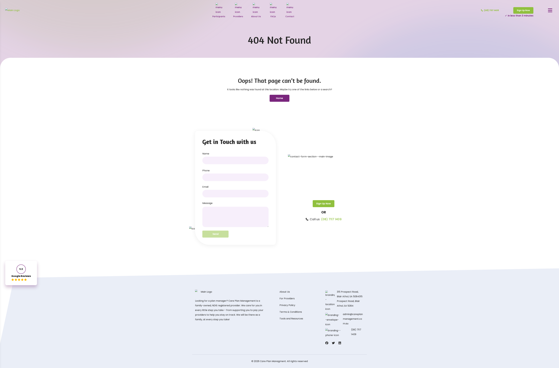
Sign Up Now (523, 10)
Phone (206, 170)
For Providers (287, 298)
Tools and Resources (291, 318)
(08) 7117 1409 (331, 219)
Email (205, 187)
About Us (285, 291)
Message (207, 203)
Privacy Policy (287, 305)
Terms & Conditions (291, 312)
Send (216, 234)
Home (279, 98)
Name (205, 153)
